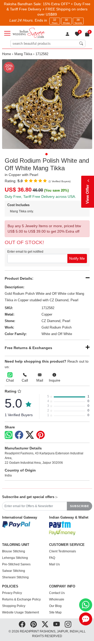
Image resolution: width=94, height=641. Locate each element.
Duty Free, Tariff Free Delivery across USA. (40, 196)
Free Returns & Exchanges (28, 348)
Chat (10, 380)
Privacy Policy (12, 593)
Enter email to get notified (25, 251)
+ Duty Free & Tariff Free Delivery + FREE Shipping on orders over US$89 (48, 9)
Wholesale (56, 599)
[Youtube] (56, 624)
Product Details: (19, 278)
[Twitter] (30, 435)
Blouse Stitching (13, 551)
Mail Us (54, 564)
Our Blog (55, 606)
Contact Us (57, 593)
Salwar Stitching (13, 571)
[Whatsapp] (9, 435)
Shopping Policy (13, 606)
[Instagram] (68, 624)
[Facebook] (19, 435)
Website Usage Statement (20, 612)
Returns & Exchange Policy (21, 599)
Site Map (55, 612)
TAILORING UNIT (15, 545)
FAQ (52, 558)
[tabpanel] (47, 104)
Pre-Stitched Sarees (16, 564)
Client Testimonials (62, 551)
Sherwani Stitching (15, 577)
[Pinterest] (40, 435)
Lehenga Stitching (15, 558)
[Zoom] (47, 104)
